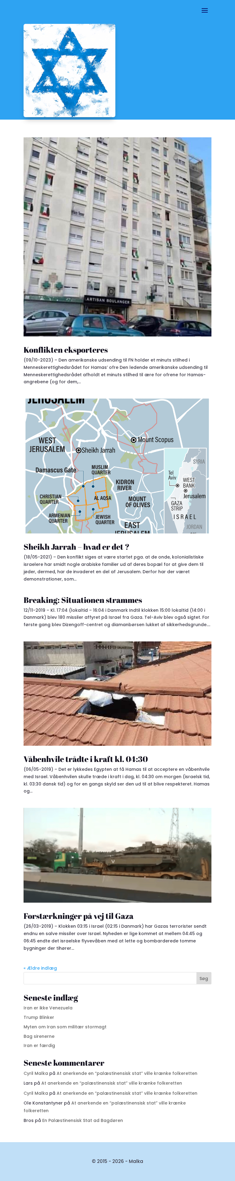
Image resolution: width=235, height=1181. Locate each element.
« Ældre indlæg (40, 968)
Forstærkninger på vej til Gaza (78, 915)
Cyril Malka (36, 1073)
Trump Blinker (39, 1017)
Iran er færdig (39, 1045)
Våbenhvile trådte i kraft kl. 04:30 (86, 758)
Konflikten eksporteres (66, 349)
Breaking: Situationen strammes (83, 599)
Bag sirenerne (39, 1036)
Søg (204, 978)
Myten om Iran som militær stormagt (65, 1027)
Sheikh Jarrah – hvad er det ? (76, 546)
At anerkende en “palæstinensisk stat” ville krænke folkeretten (127, 1073)
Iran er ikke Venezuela (48, 1008)
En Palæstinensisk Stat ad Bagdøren (82, 1120)
